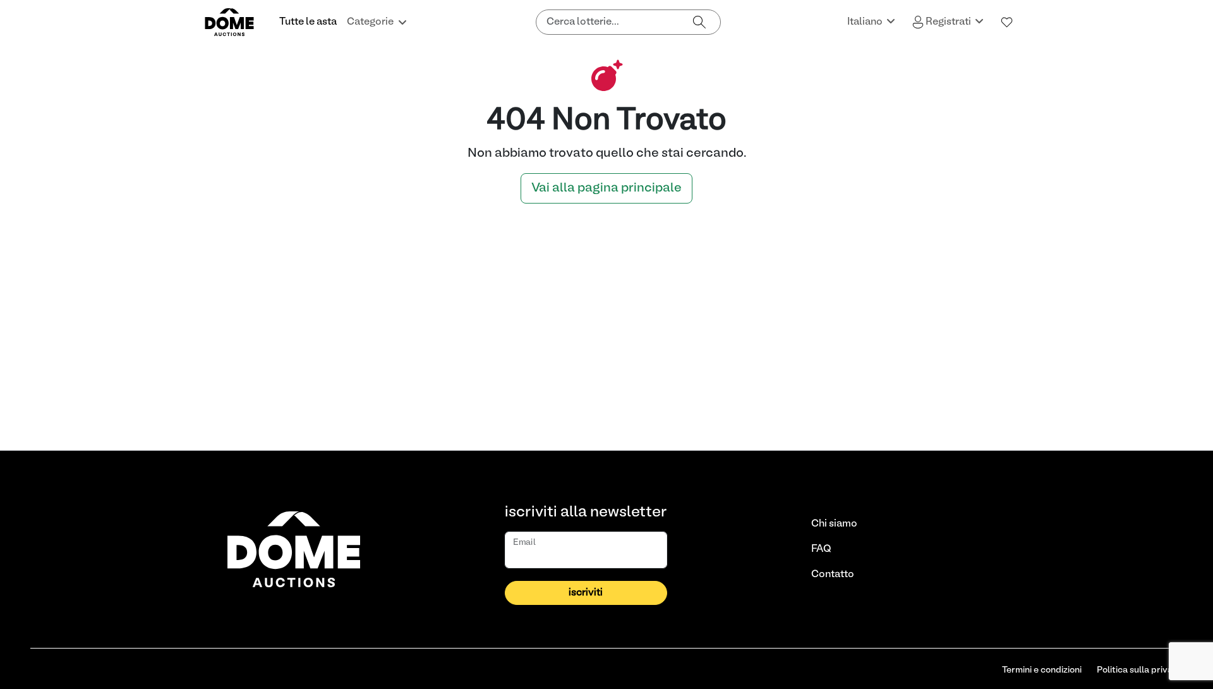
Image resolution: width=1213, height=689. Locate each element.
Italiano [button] (865, 22)
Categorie (370, 22)
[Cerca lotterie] (699, 22)
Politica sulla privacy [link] (1140, 670)
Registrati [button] (948, 22)
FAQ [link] (821, 549)
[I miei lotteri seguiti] (1007, 22)
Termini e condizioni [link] (1042, 670)
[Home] (237, 22)
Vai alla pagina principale (606, 188)
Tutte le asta (308, 22)
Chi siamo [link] (834, 524)
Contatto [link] (832, 574)
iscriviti (586, 592)
